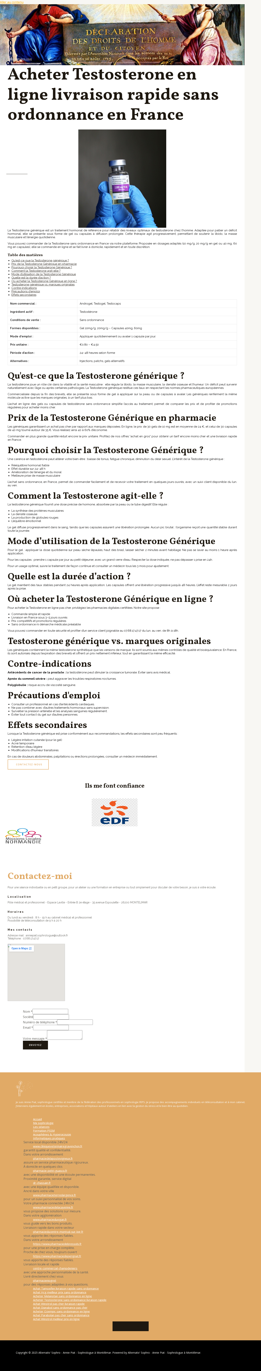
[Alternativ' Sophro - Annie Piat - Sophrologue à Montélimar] (7, 18)
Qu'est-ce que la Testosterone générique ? (40, 260)
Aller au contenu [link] (12, 2)
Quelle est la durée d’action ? (31, 277)
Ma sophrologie (21, 59)
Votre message (35, 1038)
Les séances (17, 82)
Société (28, 1017)
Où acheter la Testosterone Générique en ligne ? (44, 281)
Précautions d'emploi (25, 291)
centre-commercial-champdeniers (55, 1268)
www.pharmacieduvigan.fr (50, 1219)
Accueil (15, 35)
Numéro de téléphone (40, 1022)
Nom (27, 1011)
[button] (28, 764)
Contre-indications (24, 288)
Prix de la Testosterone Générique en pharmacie (44, 264)
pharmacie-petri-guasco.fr (50, 1170)
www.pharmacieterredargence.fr (54, 1195)
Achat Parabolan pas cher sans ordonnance (61, 1315)
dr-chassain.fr (42, 1183)
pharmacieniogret (44, 1280)
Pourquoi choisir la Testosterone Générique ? (41, 267)
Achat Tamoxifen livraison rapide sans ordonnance (66, 1288)
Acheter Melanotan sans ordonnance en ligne (62, 1296)
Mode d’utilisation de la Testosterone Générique (43, 274)
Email (28, 1027)
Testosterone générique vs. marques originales (43, 284)
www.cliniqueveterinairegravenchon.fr (57, 1146)
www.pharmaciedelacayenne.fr (53, 1207)
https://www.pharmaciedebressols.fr (57, 1244)
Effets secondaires (23, 295)
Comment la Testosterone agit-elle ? (36, 271)
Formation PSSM (21, 106)
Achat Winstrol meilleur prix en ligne (56, 1319)
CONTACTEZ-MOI (131, 1326)
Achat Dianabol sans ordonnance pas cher (60, 1307)
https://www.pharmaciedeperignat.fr (57, 1256)
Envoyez (35, 1045)
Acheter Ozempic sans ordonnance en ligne (61, 1311)
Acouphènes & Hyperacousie (29, 130)
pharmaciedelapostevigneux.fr (53, 1158)
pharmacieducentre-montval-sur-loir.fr (58, 1231)
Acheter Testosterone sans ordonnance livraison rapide (69, 1300)
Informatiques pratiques (27, 153)
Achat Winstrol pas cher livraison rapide (59, 1304)
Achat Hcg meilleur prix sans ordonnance (59, 1292)
